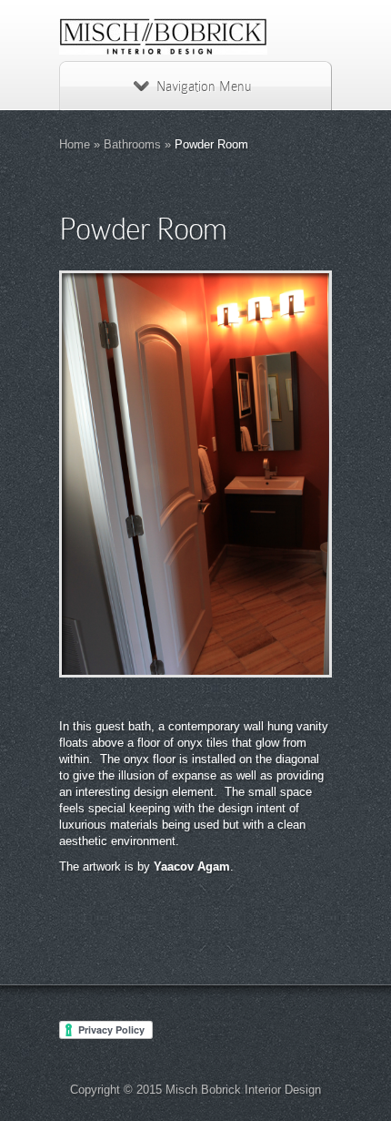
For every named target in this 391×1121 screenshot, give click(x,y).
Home (74, 144)
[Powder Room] (195, 474)
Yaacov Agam (192, 866)
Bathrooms (132, 144)
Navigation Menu (203, 86)
